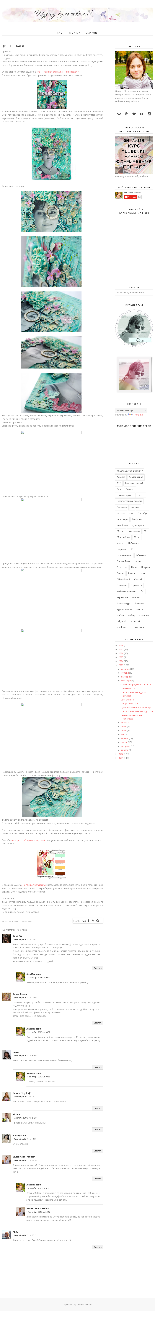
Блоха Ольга (20, 994)
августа (125, 722)
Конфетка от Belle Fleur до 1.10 (137, 711)
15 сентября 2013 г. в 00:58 (38, 1076)
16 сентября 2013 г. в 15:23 (24, 1139)
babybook (122, 621)
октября (125, 676)
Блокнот (130, 489)
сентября (126, 680)
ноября (125, 672)
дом (131, 513)
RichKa (16, 1114)
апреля (125, 738)
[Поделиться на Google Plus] (93, 920)
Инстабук (142, 513)
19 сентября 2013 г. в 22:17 (38, 1212)
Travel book (138, 627)
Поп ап (120, 573)
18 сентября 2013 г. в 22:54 (24, 1160)
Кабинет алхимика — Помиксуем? (61, 71)
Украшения (122, 597)
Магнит (121, 531)
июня (124, 730)
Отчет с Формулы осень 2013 (136, 684)
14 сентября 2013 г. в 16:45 (24, 939)
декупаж (135, 507)
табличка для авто (126, 591)
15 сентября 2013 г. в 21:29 (24, 1118)
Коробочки (122, 525)
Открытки (122, 567)
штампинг (144, 615)
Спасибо (138, 579)
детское (121, 513)
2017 (121, 649)
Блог (60, 32)
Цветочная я (127, 699)
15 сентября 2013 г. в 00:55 (38, 977)
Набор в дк (134, 543)
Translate (138, 414)
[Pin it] (98, 920)
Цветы (139, 609)
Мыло (137, 537)
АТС (119, 483)
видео (141, 495)
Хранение (139, 603)
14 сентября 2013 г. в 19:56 (24, 997)
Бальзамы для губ (134, 483)
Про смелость (128, 688)
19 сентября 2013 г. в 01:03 (38, 1188)
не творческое (124, 555)
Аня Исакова (33, 974)
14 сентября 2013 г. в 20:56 (24, 1055)
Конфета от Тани (130, 703)
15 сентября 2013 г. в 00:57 (38, 1032)
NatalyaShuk (20, 1135)
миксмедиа (134, 531)
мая (123, 734)
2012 (121, 753)
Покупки (145, 567)
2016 (121, 653)
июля (124, 726)
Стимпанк (122, 585)
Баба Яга (18, 936)
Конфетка (137, 519)
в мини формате (125, 495)
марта (124, 742)
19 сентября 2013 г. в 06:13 (24, 1235)
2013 (121, 665)
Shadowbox (122, 627)
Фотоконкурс (124, 603)
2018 (121, 645)
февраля (126, 746)
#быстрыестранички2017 (130, 470)
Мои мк (74, 32)
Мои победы (123, 537)
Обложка (141, 555)
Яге (38, 71)
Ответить (98, 968)
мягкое (120, 543)
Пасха (134, 567)
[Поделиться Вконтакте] (84, 920)
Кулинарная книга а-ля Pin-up (136, 707)
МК (145, 531)
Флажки (136, 597)
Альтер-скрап (10, 921)
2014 (121, 661)
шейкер (131, 615)
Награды (121, 549)
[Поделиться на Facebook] (88, 920)
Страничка (25, 921)
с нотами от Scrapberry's (33, 884)
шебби (120, 615)
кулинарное (138, 525)
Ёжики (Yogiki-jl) (22, 1093)
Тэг (142, 591)
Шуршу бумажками (82, 1304)
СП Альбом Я (123, 579)
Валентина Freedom (24, 1156)
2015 (121, 657)
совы (142, 573)
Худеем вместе (124, 609)
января (125, 750)
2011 (121, 757)
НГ (131, 549)
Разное (131, 573)
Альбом (121, 476)
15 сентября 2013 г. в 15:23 (24, 1096)
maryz (16, 1052)
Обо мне (91, 32)
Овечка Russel (124, 561)
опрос (138, 561)
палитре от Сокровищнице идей (28, 840)
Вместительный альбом (129, 501)
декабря (125, 669)
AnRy (15, 1231)
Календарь (122, 519)
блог (119, 489)
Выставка (122, 507)
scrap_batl (135, 621)
